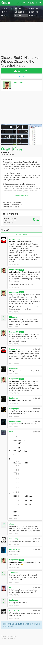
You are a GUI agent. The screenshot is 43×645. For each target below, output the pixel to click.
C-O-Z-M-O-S (14, 610)
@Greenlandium (15, 272)
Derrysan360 (18, 82)
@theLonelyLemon (16, 562)
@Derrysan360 (14, 242)
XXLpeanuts (13, 317)
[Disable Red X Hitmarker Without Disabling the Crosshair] (21, 134)
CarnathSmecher (15, 421)
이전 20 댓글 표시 (21, 234)
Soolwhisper (14, 600)
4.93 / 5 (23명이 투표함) (7, 154)
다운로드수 (8, 150)
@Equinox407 (14, 381)
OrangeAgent (14, 408)
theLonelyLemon (15, 549)
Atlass (11, 524)
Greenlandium (14, 239)
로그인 (20, 624)
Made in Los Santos (8, 638)
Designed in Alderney (8, 636)
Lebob (11, 587)
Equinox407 (13, 368)
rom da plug (13, 539)
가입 (27, 624)
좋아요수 (19, 150)
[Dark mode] (36, 3)
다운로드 (23, 71)
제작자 (21, 269)
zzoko (11, 432)
